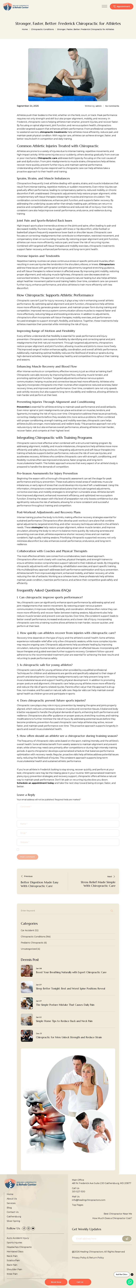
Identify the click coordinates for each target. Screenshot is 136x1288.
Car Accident (27, 930)
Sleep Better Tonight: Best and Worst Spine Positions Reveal (70, 988)
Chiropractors (106, 264)
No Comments (112, 106)
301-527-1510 (78, 1191)
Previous (28, 876)
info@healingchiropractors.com (88, 1200)
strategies (37, 527)
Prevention (23, 407)
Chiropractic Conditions (42, 29)
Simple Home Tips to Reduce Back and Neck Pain (64, 1021)
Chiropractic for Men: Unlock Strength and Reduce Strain (69, 1037)
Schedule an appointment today (35, 783)
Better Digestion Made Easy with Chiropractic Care (39, 884)
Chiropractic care (47, 158)
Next (109, 876)
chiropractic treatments (53, 132)
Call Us (80, 1282)
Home (25, 29)
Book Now (56, 1282)
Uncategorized (29, 949)
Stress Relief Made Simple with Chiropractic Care (98, 884)
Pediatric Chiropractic (32, 942)
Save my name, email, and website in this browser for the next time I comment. (58, 850)
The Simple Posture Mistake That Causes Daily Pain (65, 1004)
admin (99, 106)
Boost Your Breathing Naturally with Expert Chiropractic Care (71, 972)
